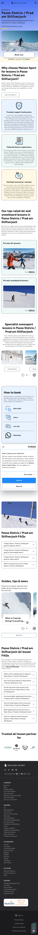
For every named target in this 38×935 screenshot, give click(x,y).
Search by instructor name (12, 795)
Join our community (10, 799)
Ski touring (7, 812)
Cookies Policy (19, 923)
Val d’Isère (7, 861)
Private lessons (8, 789)
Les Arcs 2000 (8, 850)
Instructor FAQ (8, 893)
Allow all (19, 480)
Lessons (7, 805)
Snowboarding (8, 810)
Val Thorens (7, 863)
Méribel (6, 854)
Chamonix (7, 846)
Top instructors (8, 793)
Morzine (6, 857)
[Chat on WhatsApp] (34, 925)
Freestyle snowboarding (11, 824)
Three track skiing (9, 832)
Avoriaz (6, 844)
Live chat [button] (7, 885)
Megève (6, 852)
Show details (28, 474)
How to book (8, 887)
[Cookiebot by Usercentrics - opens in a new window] (28, 447)
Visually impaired (9, 828)
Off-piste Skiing (9, 818)
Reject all (19, 486)
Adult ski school (9, 834)
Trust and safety (9, 797)
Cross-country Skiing (11, 814)
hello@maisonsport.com (12, 883)
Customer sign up (9, 873)
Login (5, 875)
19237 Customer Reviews (21, 904)
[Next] (34, 375)
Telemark (7, 816)
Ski (5, 808)
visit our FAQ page (12, 666)
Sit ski (6, 826)
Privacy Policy (19, 920)
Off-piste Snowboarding (12, 820)
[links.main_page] (19, 3)
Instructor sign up (9, 871)
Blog (5, 787)
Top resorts (8, 842)
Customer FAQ (9, 891)
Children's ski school (10, 836)
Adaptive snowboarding (11, 830)
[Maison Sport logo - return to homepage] (14, 765)
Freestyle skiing (9, 822)
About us (7, 785)
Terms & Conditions (19, 927)
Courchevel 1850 (9, 848)
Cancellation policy (10, 889)
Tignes (6, 859)
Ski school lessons (10, 791)
